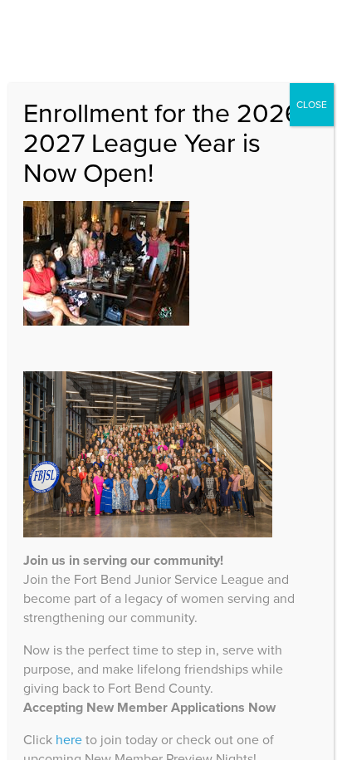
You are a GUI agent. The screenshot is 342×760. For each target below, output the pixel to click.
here (69, 739)
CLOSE (311, 104)
